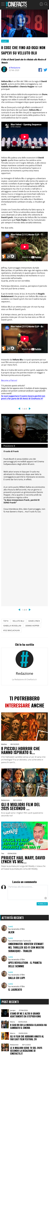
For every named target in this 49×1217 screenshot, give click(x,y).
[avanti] (30, 408)
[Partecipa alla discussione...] (28, 892)
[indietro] (19, 408)
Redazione (14, 67)
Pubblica (42, 904)
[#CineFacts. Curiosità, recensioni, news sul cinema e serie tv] (16, 5)
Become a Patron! (9, 380)
